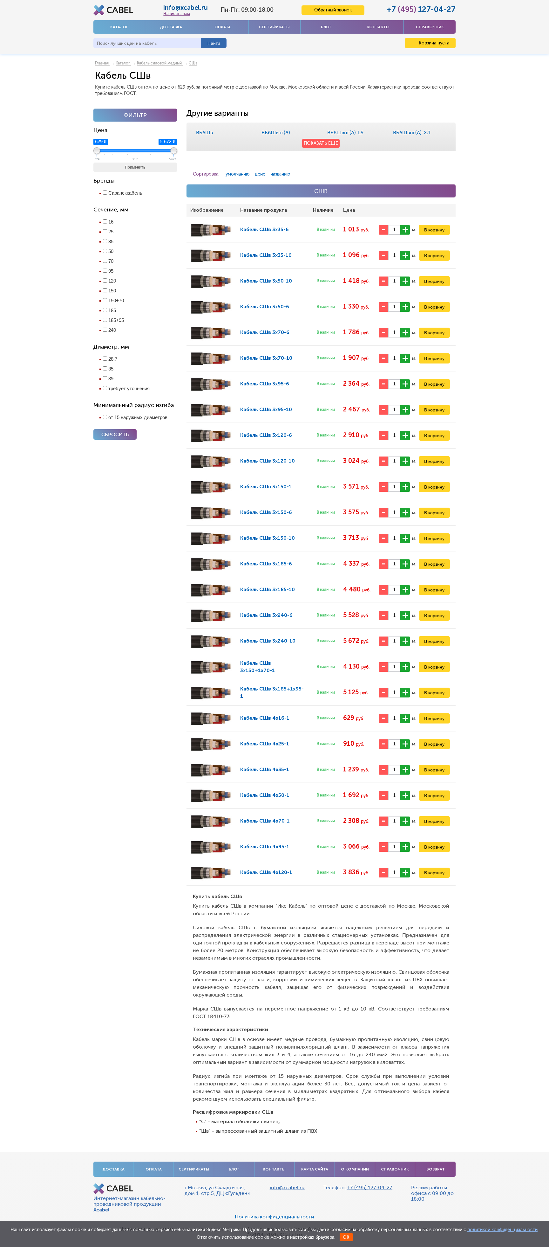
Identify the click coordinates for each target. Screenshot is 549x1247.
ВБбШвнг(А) (275, 133)
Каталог (119, 27)
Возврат (435, 1169)
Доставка (171, 27)
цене (260, 174)
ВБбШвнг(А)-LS (345, 133)
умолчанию (238, 174)
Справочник (430, 27)
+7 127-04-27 (421, 9)
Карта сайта (314, 1169)
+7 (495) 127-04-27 (369, 1187)
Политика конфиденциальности (274, 1217)
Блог (326, 27)
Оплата (222, 27)
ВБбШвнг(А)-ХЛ (411, 133)
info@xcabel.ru (185, 7)
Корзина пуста (433, 43)
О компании (355, 1169)
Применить (135, 167)
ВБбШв (204, 133)
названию (280, 174)
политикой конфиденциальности (502, 1229)
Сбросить (115, 434)
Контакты (378, 27)
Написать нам (176, 14)
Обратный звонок (333, 10)
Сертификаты (274, 27)
